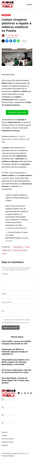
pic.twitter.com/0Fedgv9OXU (16, 228)
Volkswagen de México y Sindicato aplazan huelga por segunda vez (15, 351)
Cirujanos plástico (18, 247)
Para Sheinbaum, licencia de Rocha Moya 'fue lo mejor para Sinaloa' (15, 380)
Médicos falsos (7, 250)
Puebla (4, 253)
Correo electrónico (7, 302)
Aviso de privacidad (7, 438)
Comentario (5, 274)
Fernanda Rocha (13, 35)
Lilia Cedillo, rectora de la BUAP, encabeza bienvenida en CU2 (16, 342)
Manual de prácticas (8, 442)
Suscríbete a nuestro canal (17, 112)
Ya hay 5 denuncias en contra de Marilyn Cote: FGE (16, 139)
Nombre (4, 293)
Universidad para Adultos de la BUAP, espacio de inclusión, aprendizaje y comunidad (15, 362)
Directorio (4, 432)
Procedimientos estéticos (20, 250)
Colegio (27, 247)
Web (3, 311)
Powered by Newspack (8, 456)
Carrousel (6, 15)
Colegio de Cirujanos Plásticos (14, 86)
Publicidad (5, 445)
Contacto (4, 435)
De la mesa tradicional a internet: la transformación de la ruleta (17, 371)
